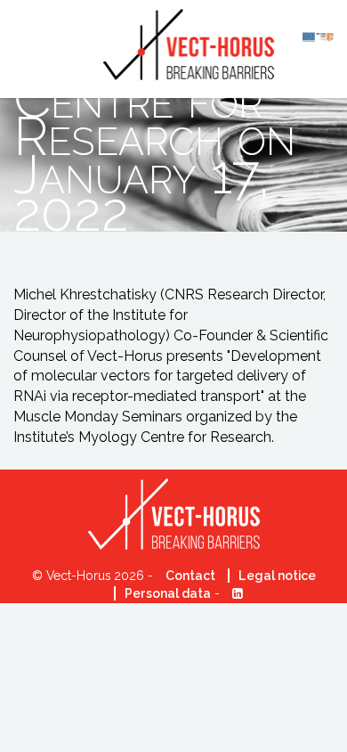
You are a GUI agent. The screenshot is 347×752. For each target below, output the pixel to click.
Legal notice (277, 575)
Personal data (168, 593)
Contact (190, 575)
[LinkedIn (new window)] (233, 593)
